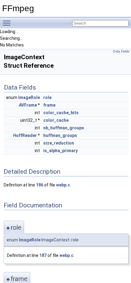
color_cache (56, 120)
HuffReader (25, 135)
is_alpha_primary (60, 150)
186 (39, 184)
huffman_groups (60, 135)
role (47, 97)
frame (49, 105)
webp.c (63, 184)
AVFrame (28, 105)
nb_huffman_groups (63, 127)
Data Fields (121, 51)
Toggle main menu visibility (7, 22)
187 (43, 255)
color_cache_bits (61, 112)
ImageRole (29, 97)
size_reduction (58, 143)
